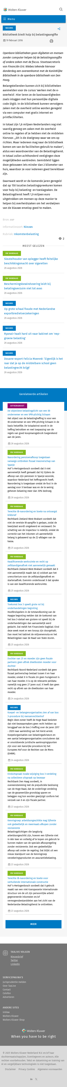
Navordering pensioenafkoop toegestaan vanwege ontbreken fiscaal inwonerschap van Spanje (31, 461)
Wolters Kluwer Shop (14, 1020)
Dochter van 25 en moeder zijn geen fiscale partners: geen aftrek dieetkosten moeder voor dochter (32, 662)
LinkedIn (15, 964)
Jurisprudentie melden (14, 982)
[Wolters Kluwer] (15, 10)
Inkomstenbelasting (26, 234)
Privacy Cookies (27, 1069)
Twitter (14, 960)
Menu (11, 19)
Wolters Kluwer (11, 1016)
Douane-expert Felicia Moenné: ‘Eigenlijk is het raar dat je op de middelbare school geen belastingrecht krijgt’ (33, 363)
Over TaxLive (9, 986)
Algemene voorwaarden (50, 1069)
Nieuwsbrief (17, 956)
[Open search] (61, 10)
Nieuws (28, 226)
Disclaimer (10, 1069)
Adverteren (8, 997)
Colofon (7, 993)
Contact (7, 989)
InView (6, 1012)
